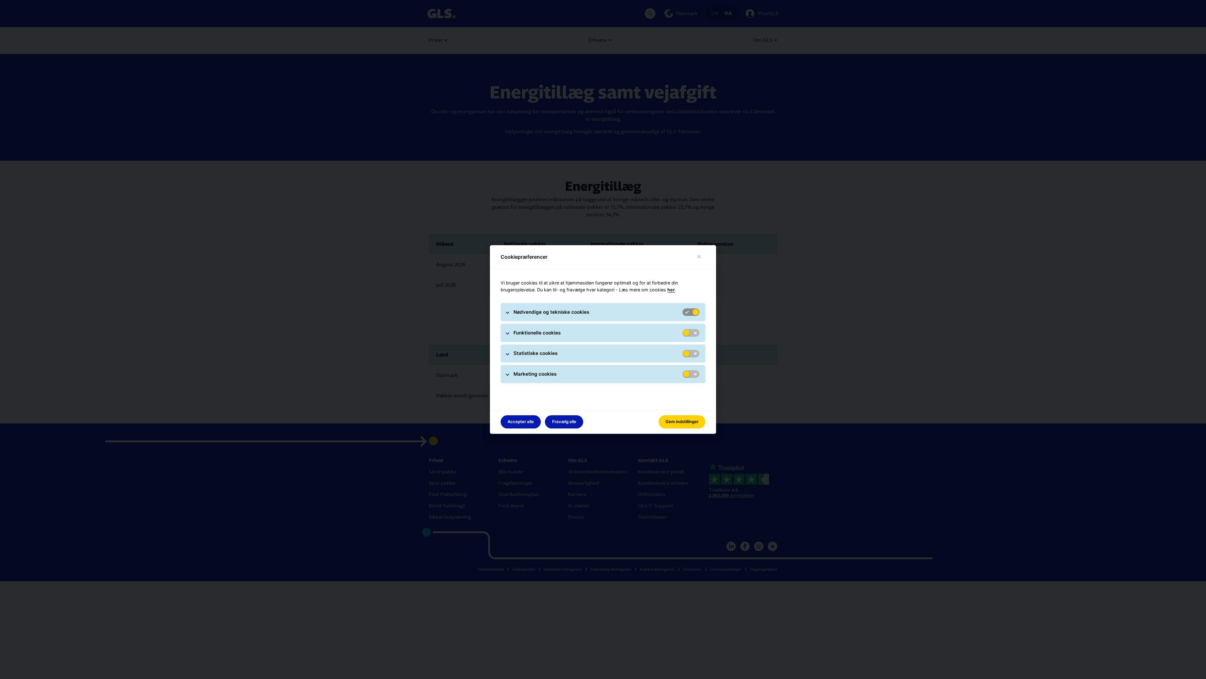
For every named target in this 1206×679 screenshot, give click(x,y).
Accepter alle (521, 421)
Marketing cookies (535, 374)
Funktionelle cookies (537, 333)
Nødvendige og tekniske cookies (551, 312)
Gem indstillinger (681, 421)
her (671, 289)
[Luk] (699, 257)
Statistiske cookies (535, 353)
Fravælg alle (564, 421)
